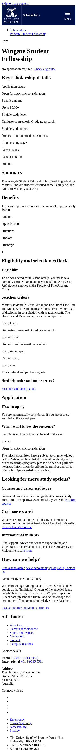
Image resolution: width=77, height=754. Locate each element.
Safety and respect (21, 632)
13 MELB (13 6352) (24, 658)
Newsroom (17, 636)
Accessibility (18, 727)
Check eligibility (44, 69)
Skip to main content (15, 3)
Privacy (15, 730)
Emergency (17, 719)
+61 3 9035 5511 (32, 661)
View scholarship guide (41, 568)
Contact (15, 640)
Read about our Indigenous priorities (25, 607)
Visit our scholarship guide (19, 388)
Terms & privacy (21, 723)
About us (16, 625)
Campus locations (21, 644)
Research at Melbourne (17, 527)
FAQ (60, 568)
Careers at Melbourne (24, 629)
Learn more (24, 550)
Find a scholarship (13, 568)
